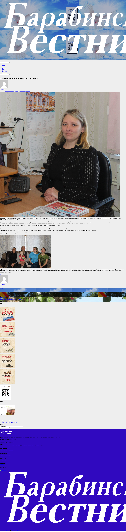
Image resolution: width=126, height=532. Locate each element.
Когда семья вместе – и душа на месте (6, 274)
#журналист (21, 91)
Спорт (3, 70)
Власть (3, 66)
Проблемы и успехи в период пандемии (7, 273)
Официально (4, 73)
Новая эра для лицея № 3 (6, 420)
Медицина (4, 68)
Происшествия (4, 71)
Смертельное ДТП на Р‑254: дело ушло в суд (9, 422)
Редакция (3, 89)
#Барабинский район (8, 91)
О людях (1, 75)
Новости (3, 65)
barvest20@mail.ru (3, 464)
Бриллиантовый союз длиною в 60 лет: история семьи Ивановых (12, 299)
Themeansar (19, 530)
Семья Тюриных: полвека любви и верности (8, 294)
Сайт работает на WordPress (5, 530)
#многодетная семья (26, 91)
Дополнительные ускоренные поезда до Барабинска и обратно (12, 421)
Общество (4, 67)
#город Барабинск (15, 91)
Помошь (3, 72)
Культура (3, 69)
